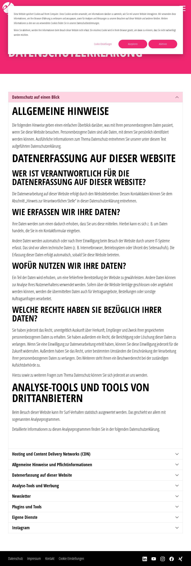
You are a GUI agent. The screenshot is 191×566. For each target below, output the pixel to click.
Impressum (34, 558)
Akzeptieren (133, 44)
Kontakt (49, 558)
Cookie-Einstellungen (103, 44)
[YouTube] (151, 558)
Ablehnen (163, 44)
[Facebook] (169, 558)
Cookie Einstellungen (71, 558)
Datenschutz (15, 558)
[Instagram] (160, 558)
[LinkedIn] (142, 558)
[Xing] (178, 558)
